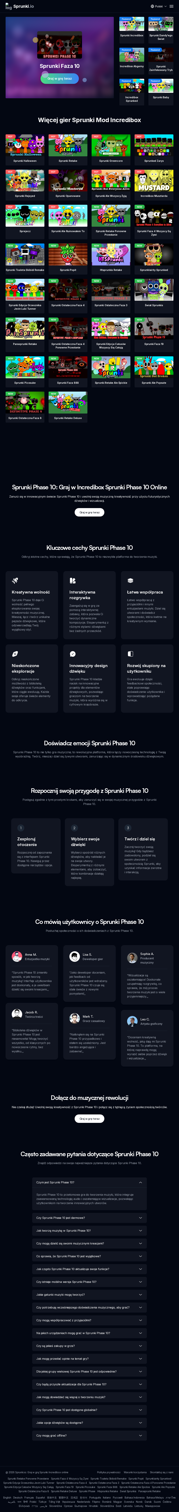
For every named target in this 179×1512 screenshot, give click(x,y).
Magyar (117, 1501)
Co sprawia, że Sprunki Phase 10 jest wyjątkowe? (68, 1256)
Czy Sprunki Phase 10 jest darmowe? (60, 1218)
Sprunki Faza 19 (65, 1487)
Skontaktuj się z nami (161, 1472)
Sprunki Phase (87, 1491)
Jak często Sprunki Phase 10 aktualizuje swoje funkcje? (72, 1269)
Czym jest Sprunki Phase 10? (55, 1182)
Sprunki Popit (136, 1478)
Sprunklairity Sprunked (158, 1478)
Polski (33, 1501)
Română (106, 1501)
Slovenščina (107, 1505)
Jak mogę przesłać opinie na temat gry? (62, 1358)
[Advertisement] (89, 447)
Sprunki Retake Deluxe (64, 1491)
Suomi (157, 1501)
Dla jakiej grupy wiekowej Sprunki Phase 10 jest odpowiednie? (76, 1371)
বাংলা (19, 1501)
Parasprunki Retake (149, 1491)
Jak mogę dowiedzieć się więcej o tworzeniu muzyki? (70, 1397)
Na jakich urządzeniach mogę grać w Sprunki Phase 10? (73, 1333)
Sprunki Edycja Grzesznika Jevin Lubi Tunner (28, 1482)
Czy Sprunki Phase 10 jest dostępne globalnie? (66, 1410)
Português (95, 1497)
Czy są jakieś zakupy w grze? (55, 1346)
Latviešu (128, 1505)
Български (81, 1505)
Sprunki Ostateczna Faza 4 (71, 1482)
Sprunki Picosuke (85, 1487)
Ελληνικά (24, 1505)
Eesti (118, 1505)
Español (40, 1497)
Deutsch (18, 1497)
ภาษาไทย (171, 1497)
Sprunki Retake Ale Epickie (135, 1487)
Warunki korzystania (135, 1472)
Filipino (96, 1501)
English (7, 1497)
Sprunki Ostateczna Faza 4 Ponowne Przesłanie (148, 1482)
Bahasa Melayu (155, 1497)
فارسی (43, 1505)
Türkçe (42, 1501)
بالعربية (11, 1501)
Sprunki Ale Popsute (163, 1487)
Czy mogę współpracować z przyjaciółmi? (63, 1320)
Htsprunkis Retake (107, 1491)
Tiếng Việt (54, 1501)
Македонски (152, 1505)
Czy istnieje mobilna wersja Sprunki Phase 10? (66, 1282)
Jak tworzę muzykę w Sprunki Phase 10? (63, 1230)
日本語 (74, 1497)
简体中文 (52, 1497)
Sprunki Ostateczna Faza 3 (104, 1482)
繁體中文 (63, 1497)
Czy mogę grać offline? (51, 1435)
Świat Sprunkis (128, 1491)
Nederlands (83, 1501)
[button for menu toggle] (171, 6)
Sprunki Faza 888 (107, 1487)
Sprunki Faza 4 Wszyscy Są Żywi (69, 1478)
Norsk (139, 1501)
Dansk (148, 1501)
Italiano (107, 1497)
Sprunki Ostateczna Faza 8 (34, 1491)
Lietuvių (139, 1505)
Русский (118, 1497)
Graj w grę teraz (60, 78)
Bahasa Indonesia (134, 1497)
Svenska (129, 1501)
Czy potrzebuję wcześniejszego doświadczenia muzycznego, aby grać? (83, 1307)
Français (29, 1497)
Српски (68, 1505)
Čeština (167, 1501)
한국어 (83, 1497)
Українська (68, 1501)
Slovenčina (55, 1505)
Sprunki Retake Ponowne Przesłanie (28, 1478)
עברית (35, 1505)
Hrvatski (93, 1505)
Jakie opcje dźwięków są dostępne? (59, 1422)
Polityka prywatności (108, 1472)
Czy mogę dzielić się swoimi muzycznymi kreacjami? (70, 1243)
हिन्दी (25, 1501)
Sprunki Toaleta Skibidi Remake (108, 1478)
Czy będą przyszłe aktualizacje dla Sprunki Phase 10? (71, 1384)
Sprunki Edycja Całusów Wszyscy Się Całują (29, 1487)
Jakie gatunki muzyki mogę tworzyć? (60, 1294)
